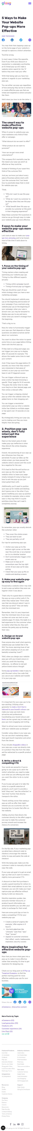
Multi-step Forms (7, 1071)
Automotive (20, 1053)
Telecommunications (23, 1066)
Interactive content (19, 1007)
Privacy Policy (6, 1116)
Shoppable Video (7, 1066)
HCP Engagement (22, 1081)
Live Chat (7, 1031)
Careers (4, 1105)
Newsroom (5, 1107)
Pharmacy (20, 1062)
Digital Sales (21, 1074)
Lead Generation (22, 1076)
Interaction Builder (7, 1062)
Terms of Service (7, 1114)
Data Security (6, 1109)
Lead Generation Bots (8, 1069)
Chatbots (7, 1026)
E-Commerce (21, 1057)
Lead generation (10, 1023)
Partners (4, 1102)
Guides (4, 1089)
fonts (4, 719)
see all (4, 1034)
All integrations (6, 1076)
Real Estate (20, 1064)
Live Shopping (21, 1078)
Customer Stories (7, 1094)
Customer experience (12, 1029)
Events (4, 1092)
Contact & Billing (7, 1111)
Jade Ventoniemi (8, 36)
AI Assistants (5, 1055)
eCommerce (6, 1007)
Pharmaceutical (21, 1059)
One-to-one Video (7, 1064)
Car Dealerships (22, 1055)
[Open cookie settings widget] (3, 1128)
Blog (3, 1087)
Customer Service (22, 1072)
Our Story (5, 1100)
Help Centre (20, 1087)
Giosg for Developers (23, 1089)
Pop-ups (4, 1059)
